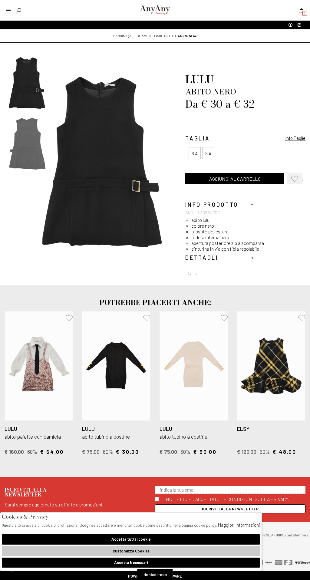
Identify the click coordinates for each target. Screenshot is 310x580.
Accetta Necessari (131, 562)
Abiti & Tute (167, 36)
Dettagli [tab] (201, 258)
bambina (120, 36)
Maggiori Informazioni (239, 525)
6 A (195, 153)
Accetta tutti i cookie (130, 539)
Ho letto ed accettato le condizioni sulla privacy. (227, 499)
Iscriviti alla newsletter (230, 508)
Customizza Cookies (131, 551)
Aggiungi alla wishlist (296, 180)
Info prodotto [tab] (211, 204)
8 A (208, 153)
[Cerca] (19, 10)
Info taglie (295, 138)
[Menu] (8, 10)
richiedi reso (155, 574)
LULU (191, 273)
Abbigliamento (142, 36)
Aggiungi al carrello (235, 179)
